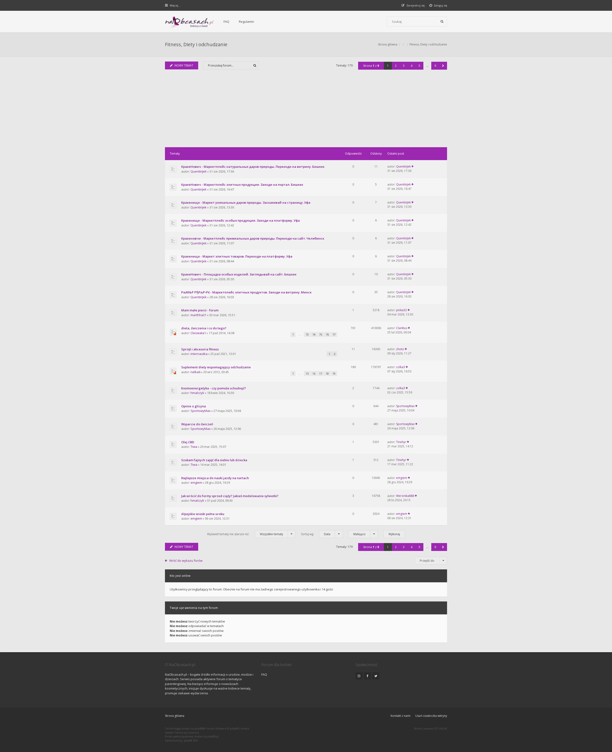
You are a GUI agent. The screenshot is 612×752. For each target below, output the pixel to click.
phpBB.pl (213, 736)
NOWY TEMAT (184, 65)
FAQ (226, 21)
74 (313, 334)
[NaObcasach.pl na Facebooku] (367, 675)
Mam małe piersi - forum (200, 310)
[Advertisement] (306, 111)
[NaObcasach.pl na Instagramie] (359, 675)
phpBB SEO (191, 740)
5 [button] (419, 66)
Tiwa (194, 446)
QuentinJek (199, 171)
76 (327, 334)
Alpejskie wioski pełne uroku (202, 514)
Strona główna (174, 716)
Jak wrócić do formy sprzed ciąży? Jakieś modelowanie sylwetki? (230, 496)
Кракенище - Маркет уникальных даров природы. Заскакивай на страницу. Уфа (245, 202)
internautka (199, 354)
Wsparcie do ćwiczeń (197, 424)
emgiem (196, 482)
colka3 (400, 367)
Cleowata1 (198, 333)
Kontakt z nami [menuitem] (400, 716)
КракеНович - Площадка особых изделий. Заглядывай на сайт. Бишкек (238, 274)
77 (334, 334)
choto (400, 349)
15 (307, 373)
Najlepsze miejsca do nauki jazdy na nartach (215, 478)
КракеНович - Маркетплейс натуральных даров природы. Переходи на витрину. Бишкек (252, 166)
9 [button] (435, 66)
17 (320, 373)
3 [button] (403, 66)
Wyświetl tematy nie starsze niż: (245, 534)
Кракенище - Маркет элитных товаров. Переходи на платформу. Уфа (236, 256)
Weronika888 (405, 496)
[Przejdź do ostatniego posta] (412, 166)
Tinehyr (401, 442)
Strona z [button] (371, 66)
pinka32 (401, 310)
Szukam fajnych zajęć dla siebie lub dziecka (214, 460)
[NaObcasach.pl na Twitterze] (375, 675)
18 (327, 373)
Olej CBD (187, 442)
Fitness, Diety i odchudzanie (196, 44)
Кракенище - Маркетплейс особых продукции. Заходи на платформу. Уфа (240, 220)
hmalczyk (197, 393)
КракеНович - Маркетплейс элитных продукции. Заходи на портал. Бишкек (242, 184)
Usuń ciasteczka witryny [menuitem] (431, 716)
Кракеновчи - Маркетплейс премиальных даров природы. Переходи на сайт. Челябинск (252, 238)
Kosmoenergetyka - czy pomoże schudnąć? (213, 388)
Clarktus (401, 328)
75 (320, 334)
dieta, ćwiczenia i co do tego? (203, 328)
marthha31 (198, 315)
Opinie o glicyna (193, 406)
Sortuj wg (315, 534)
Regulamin (246, 21)
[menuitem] (438, 5)
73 (307, 334)
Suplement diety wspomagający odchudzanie (216, 367)
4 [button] (411, 66)
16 (313, 373)
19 (334, 373)
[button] (443, 66)
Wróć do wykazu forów (185, 560)
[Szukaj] (442, 21)
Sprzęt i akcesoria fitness (200, 349)
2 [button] (396, 66)
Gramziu (193, 732)
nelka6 (195, 372)
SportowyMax (201, 411)
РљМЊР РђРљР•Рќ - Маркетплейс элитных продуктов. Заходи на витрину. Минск (246, 292)
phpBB (199, 728)
